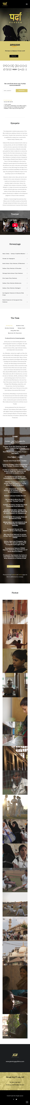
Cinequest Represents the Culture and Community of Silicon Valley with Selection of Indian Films (15, 557)
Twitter (20, 574)
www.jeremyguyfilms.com (15, 1061)
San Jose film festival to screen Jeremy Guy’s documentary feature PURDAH (15, 536)
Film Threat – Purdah (15, 457)
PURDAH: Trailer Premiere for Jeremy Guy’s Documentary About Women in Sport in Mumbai (15, 483)
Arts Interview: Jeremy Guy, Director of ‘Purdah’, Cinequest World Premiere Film (15, 490)
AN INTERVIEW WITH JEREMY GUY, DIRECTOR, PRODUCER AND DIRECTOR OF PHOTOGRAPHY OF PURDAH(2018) (15, 512)
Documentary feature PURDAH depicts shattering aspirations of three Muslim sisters (15, 550)
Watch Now (14, 56)
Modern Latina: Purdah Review (15, 496)
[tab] (15, 253)
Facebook (13, 574)
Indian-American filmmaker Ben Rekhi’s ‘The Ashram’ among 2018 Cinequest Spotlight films (15, 543)
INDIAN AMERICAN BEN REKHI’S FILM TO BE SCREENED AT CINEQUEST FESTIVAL (15, 524)
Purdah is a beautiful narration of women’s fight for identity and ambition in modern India (15, 471)
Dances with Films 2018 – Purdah (15, 461)
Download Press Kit (13, 566)
